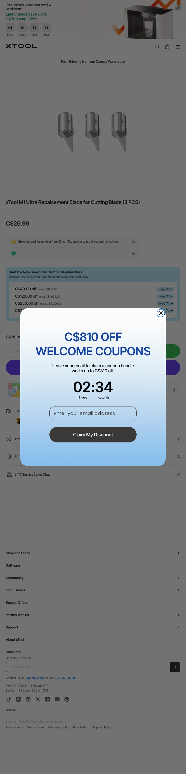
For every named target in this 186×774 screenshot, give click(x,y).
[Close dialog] (161, 313)
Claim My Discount (93, 435)
